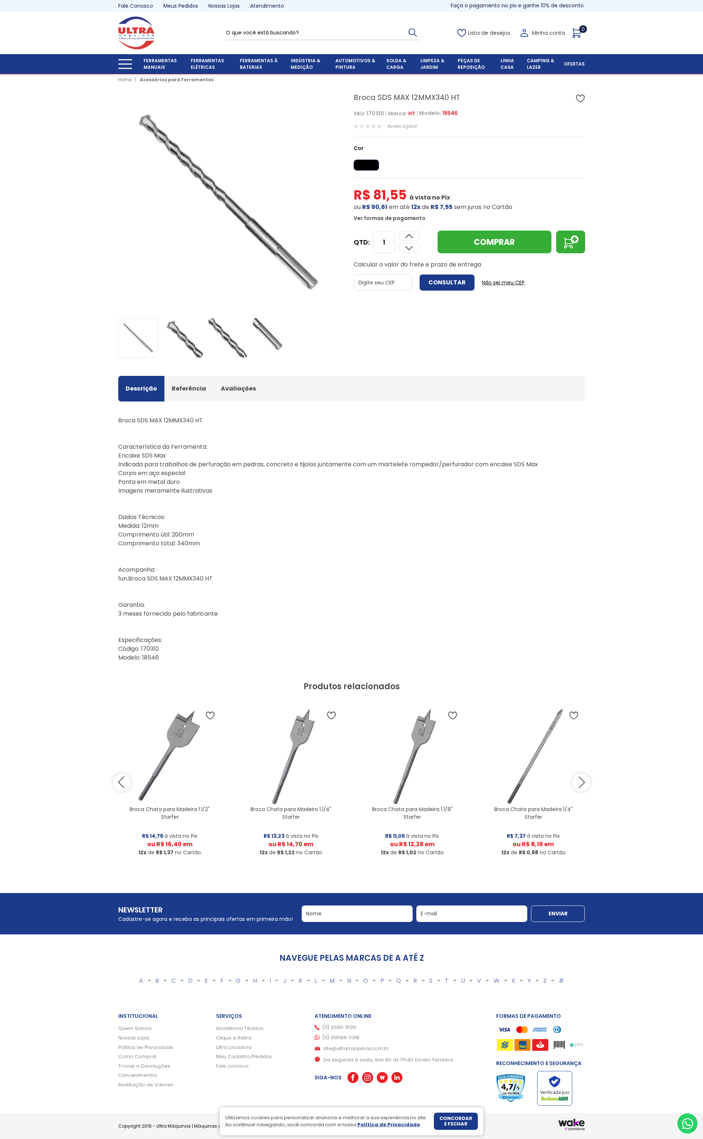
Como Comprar (137, 1056)
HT (411, 113)
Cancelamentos (137, 1075)
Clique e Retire (234, 1037)
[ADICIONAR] (571, 242)
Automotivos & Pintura (355, 63)
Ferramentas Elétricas (207, 63)
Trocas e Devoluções (144, 1066)
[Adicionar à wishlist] (580, 98)
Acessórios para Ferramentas (177, 79)
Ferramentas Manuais (160, 63)
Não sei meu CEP (503, 282)
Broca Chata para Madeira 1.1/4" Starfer (290, 813)
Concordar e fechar (455, 1121)
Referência (189, 388)
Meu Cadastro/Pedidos (244, 1056)
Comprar (494, 242)
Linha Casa (507, 63)
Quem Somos (135, 1028)
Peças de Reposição (471, 63)
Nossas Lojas (224, 6)
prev (122, 782)
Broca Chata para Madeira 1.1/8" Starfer (412, 813)
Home (124, 79)
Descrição (141, 388)
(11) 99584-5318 (341, 1037)
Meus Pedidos (180, 6)
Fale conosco (232, 1066)
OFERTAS (574, 64)
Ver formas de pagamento (389, 218)
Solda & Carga (396, 63)
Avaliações (238, 388)
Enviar (558, 913)
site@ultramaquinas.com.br (356, 1048)
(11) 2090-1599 (339, 1027)
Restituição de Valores (145, 1084)
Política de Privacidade (145, 1047)
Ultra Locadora (234, 1047)
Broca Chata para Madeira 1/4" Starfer (533, 813)
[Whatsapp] (687, 1123)
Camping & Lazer (540, 63)
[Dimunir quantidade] (409, 236)
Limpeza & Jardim (432, 63)
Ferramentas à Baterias (259, 63)
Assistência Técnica (239, 1028)
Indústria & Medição (305, 63)
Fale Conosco (135, 6)
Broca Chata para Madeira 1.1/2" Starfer (170, 813)
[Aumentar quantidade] (409, 248)
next (581, 782)
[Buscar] (412, 33)
